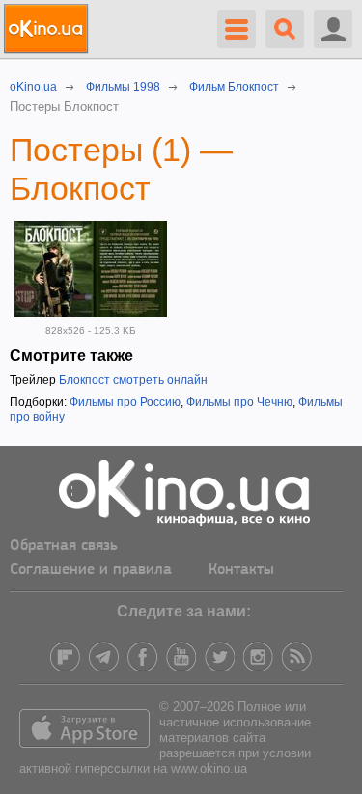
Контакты (241, 570)
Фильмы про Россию (125, 402)
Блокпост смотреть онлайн (133, 380)
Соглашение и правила (91, 570)
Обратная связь (64, 546)
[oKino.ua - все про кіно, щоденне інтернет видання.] (49, 29)
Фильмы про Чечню (239, 402)
